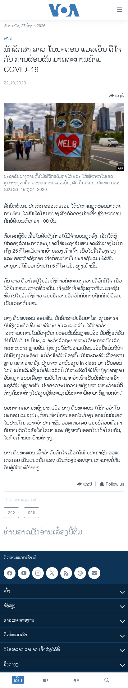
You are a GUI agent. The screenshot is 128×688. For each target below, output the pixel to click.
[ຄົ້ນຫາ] (107, 680)
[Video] (45, 680)
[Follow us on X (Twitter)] (52, 573)
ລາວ (8, 38)
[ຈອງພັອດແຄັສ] (94, 573)
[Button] (116, 95)
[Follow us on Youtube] (24, 573)
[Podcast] (80, 573)
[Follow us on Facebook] (10, 573)
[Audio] (76, 680)
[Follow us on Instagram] (38, 573)
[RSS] (66, 573)
